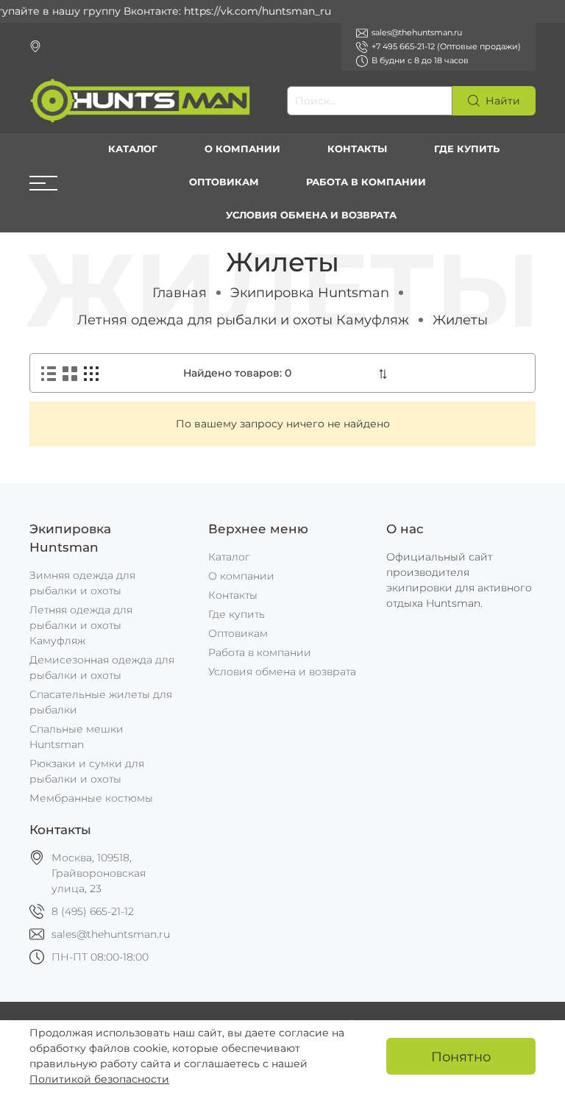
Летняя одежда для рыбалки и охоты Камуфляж (243, 319)
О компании (242, 148)
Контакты (357, 148)
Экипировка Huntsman (309, 292)
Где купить (467, 148)
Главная (179, 292)
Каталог (132, 148)
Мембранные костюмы (91, 798)
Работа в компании (366, 182)
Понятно (461, 1056)
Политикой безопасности (99, 1079)
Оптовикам (224, 182)
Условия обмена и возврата (311, 215)
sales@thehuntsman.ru (110, 934)
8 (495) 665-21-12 (92, 911)
